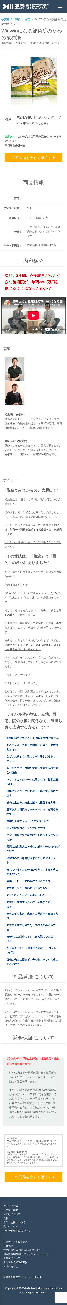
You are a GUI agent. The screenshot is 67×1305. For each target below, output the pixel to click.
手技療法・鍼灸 (11, 19)
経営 (27, 19)
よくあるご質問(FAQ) (15, 1262)
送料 (5, 1218)
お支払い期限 (10, 1210)
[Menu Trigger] (60, 7)
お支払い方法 (10, 1206)
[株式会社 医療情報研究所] (26, 7)
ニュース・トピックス (15, 1241)
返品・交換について (14, 1222)
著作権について (11, 1258)
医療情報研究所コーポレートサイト (22, 1277)
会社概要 (8, 1245)
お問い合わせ (10, 1266)
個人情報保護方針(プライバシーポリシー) (25, 1254)
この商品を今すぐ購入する (33, 158)
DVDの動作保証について (16, 1230)
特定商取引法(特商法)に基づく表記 (22, 1249)
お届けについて (11, 1214)
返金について (10, 1226)
